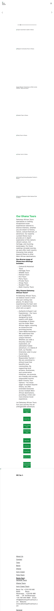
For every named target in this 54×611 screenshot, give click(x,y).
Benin (18, 566)
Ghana (18, 569)
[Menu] (51, 3)
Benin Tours (20, 578)
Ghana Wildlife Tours (27, 426)
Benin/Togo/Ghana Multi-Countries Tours (27, 465)
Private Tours (27, 451)
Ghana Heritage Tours (27, 431)
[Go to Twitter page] (22, 475)
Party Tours (27, 440)
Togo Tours (20, 575)
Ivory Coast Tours (22, 586)
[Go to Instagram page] (19, 475)
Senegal (19, 610)
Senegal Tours (21, 580)
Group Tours (27, 446)
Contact (19, 559)
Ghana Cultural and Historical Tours (27, 411)
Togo (18, 562)
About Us (19, 556)
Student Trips (27, 419)
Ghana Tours (21, 583)
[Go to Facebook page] (17, 475)
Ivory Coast (20, 572)
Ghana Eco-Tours (27, 457)
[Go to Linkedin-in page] (20, 475)
